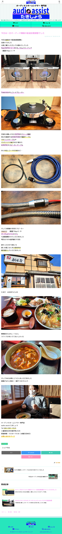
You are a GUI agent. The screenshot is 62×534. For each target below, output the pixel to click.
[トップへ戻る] (59, 531)
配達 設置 (5, 443)
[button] (31, 457)
